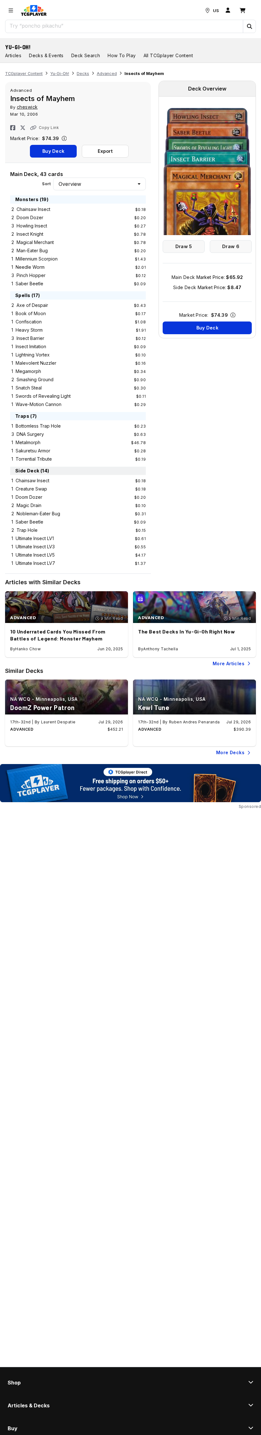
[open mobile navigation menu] (10, 10)
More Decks (230, 752)
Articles (13, 55)
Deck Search (85, 55)
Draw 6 (230, 246)
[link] (33, 10)
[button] (249, 26)
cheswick (27, 107)
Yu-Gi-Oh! (18, 47)
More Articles (228, 663)
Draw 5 (183, 246)
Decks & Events (46, 55)
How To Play (122, 55)
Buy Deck (53, 151)
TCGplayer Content (24, 73)
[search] (124, 26)
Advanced (107, 73)
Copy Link (49, 127)
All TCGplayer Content (168, 55)
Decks (83, 73)
